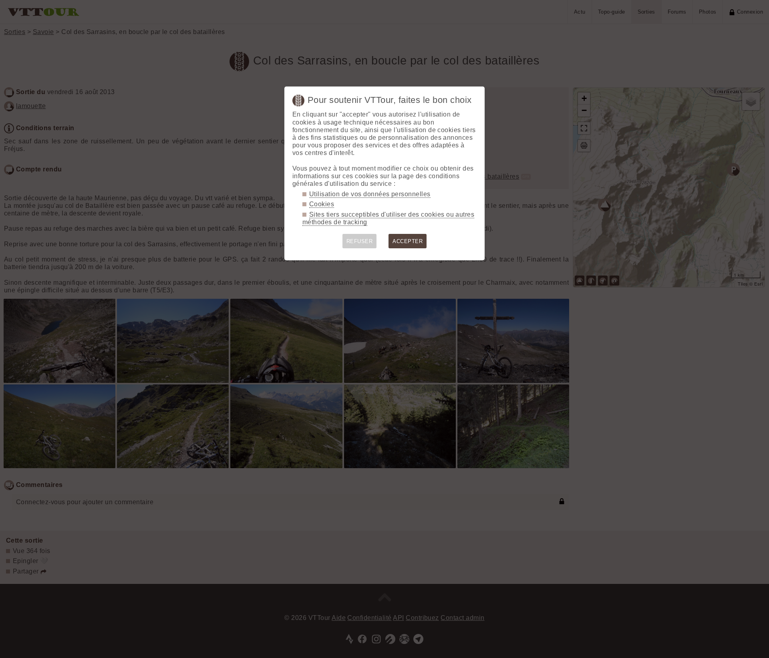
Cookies (321, 204)
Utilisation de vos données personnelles (370, 194)
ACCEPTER (408, 241)
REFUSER (359, 241)
